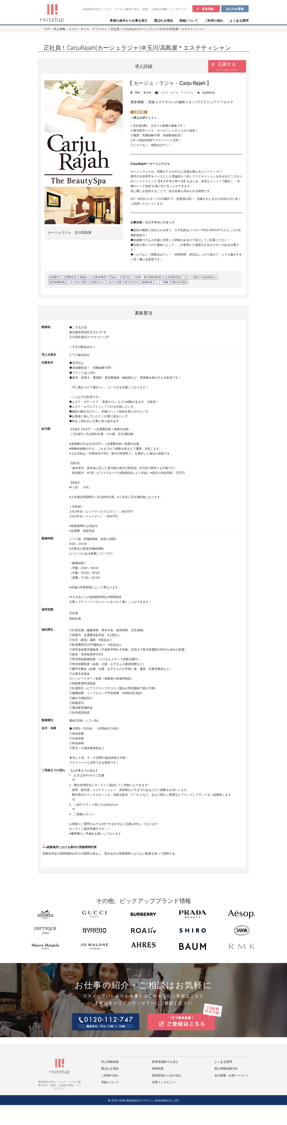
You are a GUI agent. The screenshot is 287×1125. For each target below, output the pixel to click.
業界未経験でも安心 (165, 1061)
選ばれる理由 (163, 20)
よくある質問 (239, 20)
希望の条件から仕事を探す (129, 20)
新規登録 (208, 9)
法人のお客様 (235, 9)
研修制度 (158, 1068)
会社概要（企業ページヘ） (232, 1075)
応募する (227, 66)
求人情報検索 (110, 1061)
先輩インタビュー (163, 1082)
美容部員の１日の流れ (166, 1075)
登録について (188, 20)
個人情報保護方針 (226, 1068)
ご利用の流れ (213, 20)
